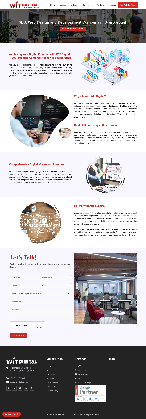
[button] (11, 414)
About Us (62, 5)
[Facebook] (8, 388)
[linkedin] (14, 388)
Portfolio (100, 5)
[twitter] (26, 388)
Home (52, 5)
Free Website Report (128, 5)
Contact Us (111, 5)
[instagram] (20, 388)
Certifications (88, 5)
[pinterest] (32, 388)
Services (73, 5)
